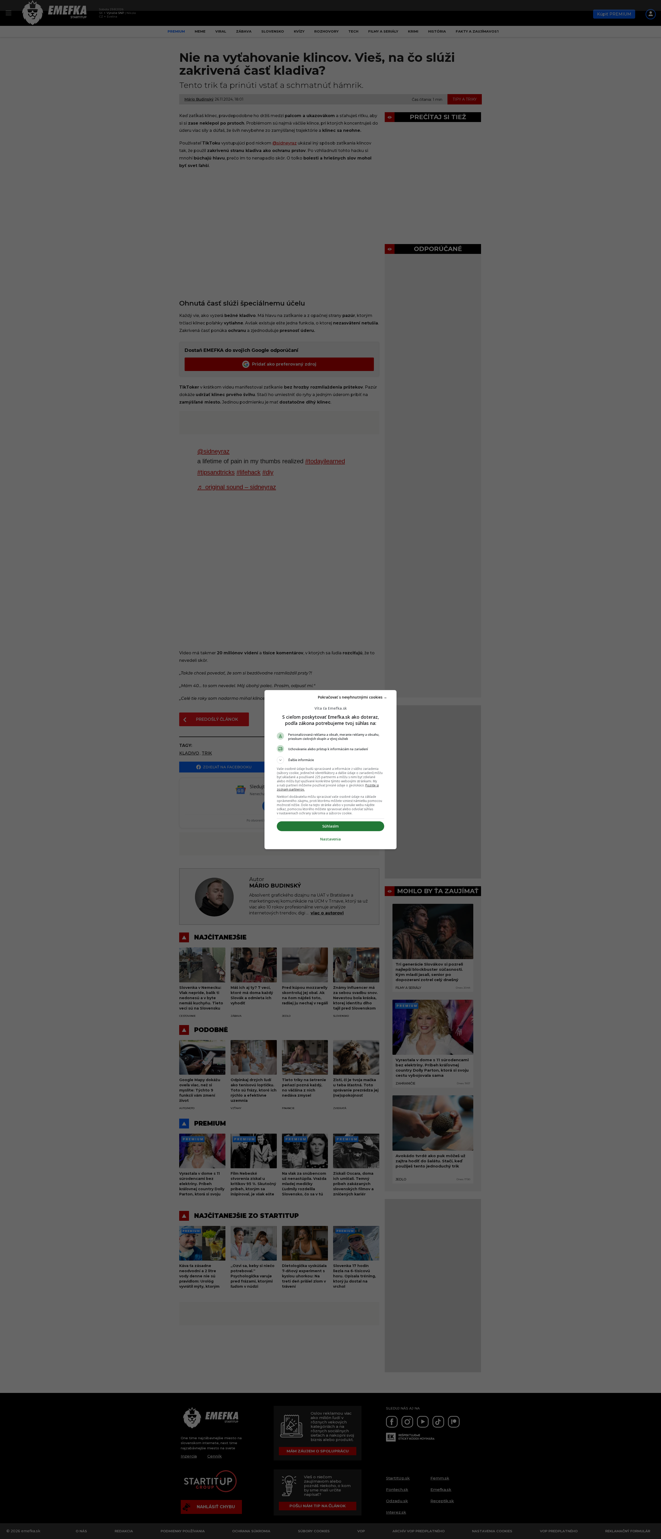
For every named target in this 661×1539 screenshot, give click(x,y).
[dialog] (330, 769)
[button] (330, 760)
